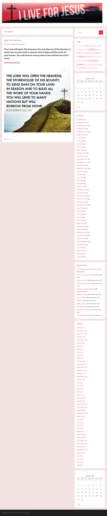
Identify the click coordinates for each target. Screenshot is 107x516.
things (85, 67)
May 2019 (80, 217)
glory (87, 49)
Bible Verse (9, 139)
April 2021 (80, 147)
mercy (94, 56)
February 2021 (81, 153)
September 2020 (82, 168)
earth (90, 45)
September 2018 (82, 241)
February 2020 (81, 190)
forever (84, 49)
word (93, 67)
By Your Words (81, 297)
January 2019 (81, 229)
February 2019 (81, 226)
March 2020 (80, 186)
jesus (98, 53)
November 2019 (82, 199)
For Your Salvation (82, 315)
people (82, 60)
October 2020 (81, 165)
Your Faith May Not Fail (84, 310)
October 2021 (81, 128)
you (96, 68)
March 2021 (80, 150)
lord (81, 56)
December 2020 (82, 159)
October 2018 (81, 238)
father (78, 49)
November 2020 (82, 162)
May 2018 (80, 254)
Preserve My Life (82, 280)
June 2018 (80, 251)
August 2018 (81, 244)
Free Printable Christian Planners (87, 269)
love (85, 56)
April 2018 (80, 257)
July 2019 (80, 211)
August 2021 (81, 135)
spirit (82, 68)
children (82, 45)
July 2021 (80, 138)
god (91, 49)
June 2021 (80, 141)
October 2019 (81, 202)
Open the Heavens (12, 40)
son (79, 67)
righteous (87, 64)
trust (88, 67)
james (94, 53)
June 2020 (80, 177)
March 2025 (80, 119)
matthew (89, 56)
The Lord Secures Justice (85, 275)
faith (100, 45)
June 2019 (80, 214)
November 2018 (82, 235)
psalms (80, 64)
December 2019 (82, 196)
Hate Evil (80, 300)
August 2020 (81, 171)
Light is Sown (81, 303)
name (97, 56)
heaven (82, 53)
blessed (78, 45)
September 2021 (82, 132)
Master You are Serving (84, 283)
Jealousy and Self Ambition (85, 289)
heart (78, 53)
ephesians (94, 45)
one (100, 56)
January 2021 (81, 156)
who (90, 67)
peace (78, 60)
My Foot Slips (81, 306)
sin (77, 67)
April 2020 (80, 183)
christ (86, 46)
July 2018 (80, 248)
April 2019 (80, 220)
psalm (95, 60)
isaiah (90, 53)
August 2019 (81, 208)
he (101, 49)
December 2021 (82, 122)
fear (81, 49)
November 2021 (82, 125)
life (77, 56)
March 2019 (80, 223)
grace (99, 49)
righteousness (93, 64)
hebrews (86, 53)
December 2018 (82, 232)
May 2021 (80, 144)
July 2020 (80, 174)
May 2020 (80, 180)
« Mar (78, 107)
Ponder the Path (82, 294)
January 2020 (81, 193)
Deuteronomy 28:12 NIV (12, 62)
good (96, 49)
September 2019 (82, 205)
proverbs (87, 61)
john (101, 53)
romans (99, 65)
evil (98, 45)
